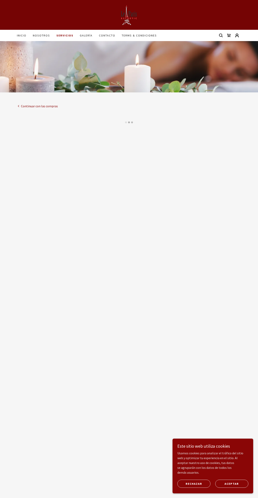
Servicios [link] (64, 35)
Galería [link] (86, 35)
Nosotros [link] (41, 35)
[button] (229, 35)
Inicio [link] (21, 35)
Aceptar (232, 483)
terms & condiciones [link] (139, 35)
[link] (129, 14)
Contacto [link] (107, 35)
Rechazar (194, 483)
